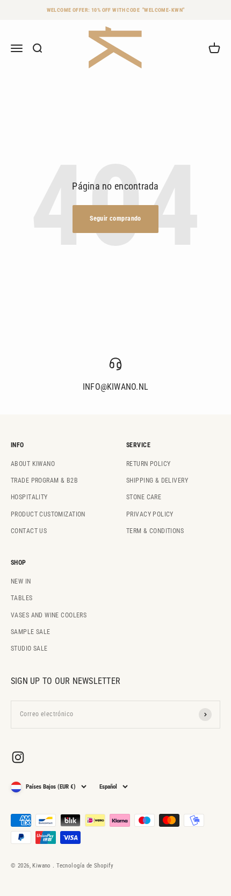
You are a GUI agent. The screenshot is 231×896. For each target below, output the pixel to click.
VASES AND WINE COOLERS (48, 615)
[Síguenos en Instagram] (18, 757)
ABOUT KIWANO (33, 464)
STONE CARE (143, 497)
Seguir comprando (115, 218)
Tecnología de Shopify (84, 865)
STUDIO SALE (29, 648)
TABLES (22, 598)
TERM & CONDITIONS (155, 531)
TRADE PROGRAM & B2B (44, 480)
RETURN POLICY (148, 464)
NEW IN (21, 581)
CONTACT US (29, 531)
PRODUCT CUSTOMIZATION (48, 514)
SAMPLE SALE (30, 632)
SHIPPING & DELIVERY (157, 480)
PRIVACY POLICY (150, 514)
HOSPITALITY (29, 497)
